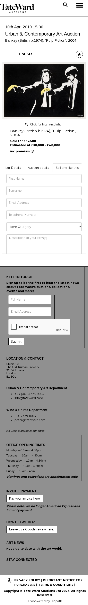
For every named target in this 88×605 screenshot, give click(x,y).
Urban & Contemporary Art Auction (42, 34)
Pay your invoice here (25, 498)
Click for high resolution (46, 124)
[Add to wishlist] (79, 54)
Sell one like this (67, 168)
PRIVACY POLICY (27, 580)
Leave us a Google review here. (32, 529)
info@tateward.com (29, 398)
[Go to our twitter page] (19, 573)
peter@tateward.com (30, 420)
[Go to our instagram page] (36, 573)
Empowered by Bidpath (45, 601)
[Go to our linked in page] (27, 573)
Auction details (38, 168)
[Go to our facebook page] (10, 573)
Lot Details (13, 168)
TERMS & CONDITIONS (55, 585)
